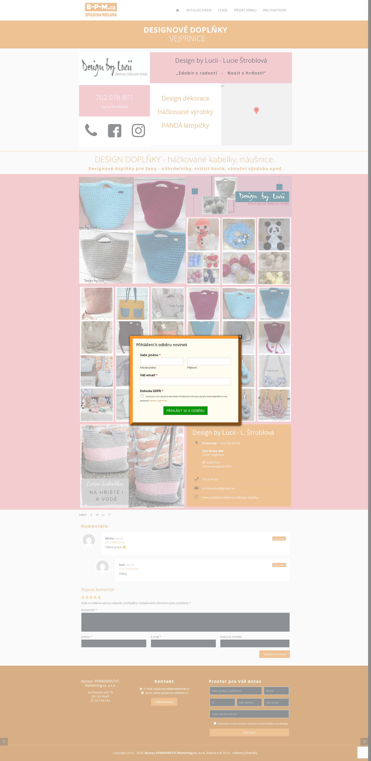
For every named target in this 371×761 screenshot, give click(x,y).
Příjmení (192, 367)
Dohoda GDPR (151, 391)
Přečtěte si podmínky (158, 400)
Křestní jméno (148, 367)
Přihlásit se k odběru (185, 410)
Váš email (149, 375)
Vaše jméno (150, 355)
